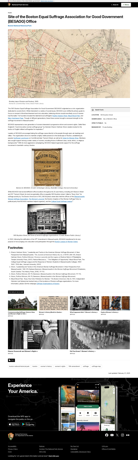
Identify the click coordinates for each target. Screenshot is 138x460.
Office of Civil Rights (108, 449)
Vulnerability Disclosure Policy (81, 452)
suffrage (86, 366)
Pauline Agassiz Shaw (59, 116)
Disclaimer (74, 449)
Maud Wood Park (74, 116)
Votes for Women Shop (70, 138)
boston (35, 366)
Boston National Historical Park (19, 26)
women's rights (60, 366)
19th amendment (74, 366)
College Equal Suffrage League (61, 201)
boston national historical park (19, 366)
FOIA (10, 452)
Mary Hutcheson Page (15, 118)
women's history (46, 366)
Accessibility (12, 446)
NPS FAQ (42, 452)
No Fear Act (75, 446)
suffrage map (96, 366)
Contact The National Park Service (51, 449)
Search (115, 5)
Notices (41, 446)
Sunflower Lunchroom (21, 138)
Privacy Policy (13, 449)
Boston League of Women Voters (66, 242)
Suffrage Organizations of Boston (47, 284)
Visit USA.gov (53, 456)
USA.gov (105, 446)
